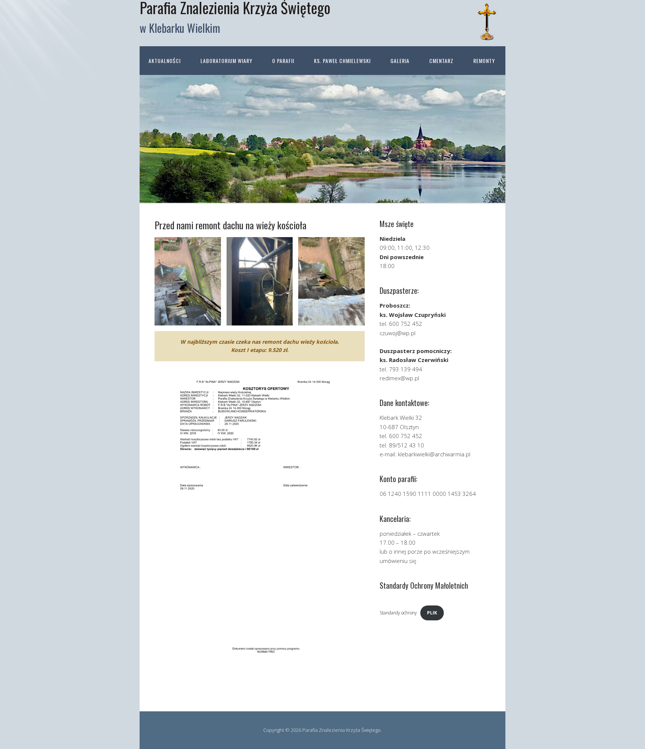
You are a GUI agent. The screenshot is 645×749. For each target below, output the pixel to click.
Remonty (484, 60)
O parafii (283, 60)
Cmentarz (441, 60)
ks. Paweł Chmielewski (342, 60)
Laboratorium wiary (226, 60)
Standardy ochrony (398, 613)
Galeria (399, 60)
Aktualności (165, 60)
